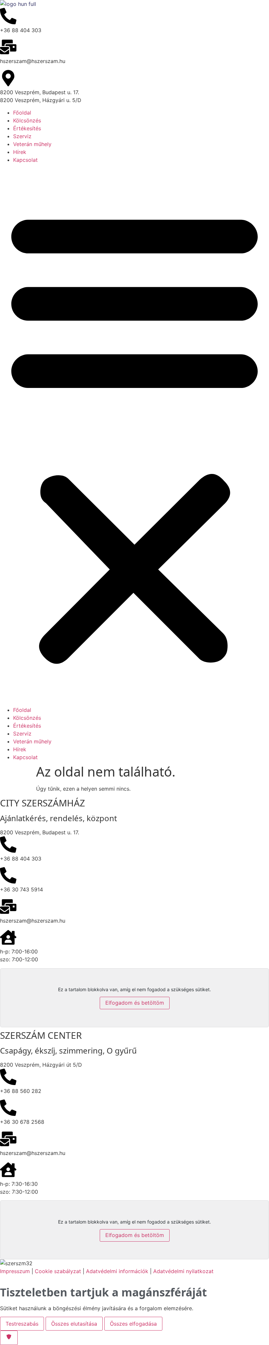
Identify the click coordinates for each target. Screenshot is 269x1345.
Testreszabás (22, 1323)
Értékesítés (27, 128)
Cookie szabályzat (59, 1271)
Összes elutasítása (74, 1323)
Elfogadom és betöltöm (134, 1002)
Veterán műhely (32, 144)
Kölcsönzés (27, 120)
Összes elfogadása (133, 1323)
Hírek (19, 152)
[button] (134, 435)
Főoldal (22, 112)
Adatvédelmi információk (117, 1271)
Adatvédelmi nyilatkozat (183, 1271)
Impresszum (15, 1271)
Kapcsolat (25, 160)
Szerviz (22, 136)
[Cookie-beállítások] (9, 1338)
